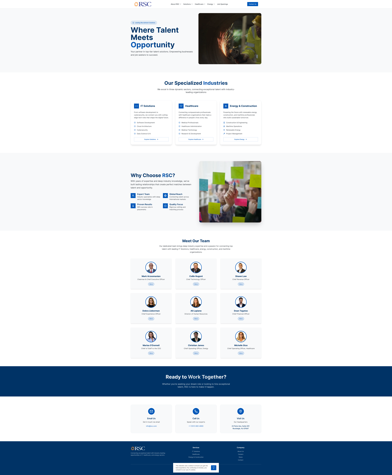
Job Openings (222, 4)
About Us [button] (241, 451)
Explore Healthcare (194, 139)
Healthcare (199, 4)
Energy (210, 4)
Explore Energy (239, 139)
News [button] (241, 457)
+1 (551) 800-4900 (196, 426)
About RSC (175, 4)
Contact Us (252, 4)
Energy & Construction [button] (196, 457)
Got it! (214, 467)
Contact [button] (240, 460)
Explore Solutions (150, 139)
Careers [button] (240, 454)
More (151, 284)
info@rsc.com (151, 426)
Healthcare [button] (196, 454)
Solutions (187, 4)
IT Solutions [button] (196, 451)
